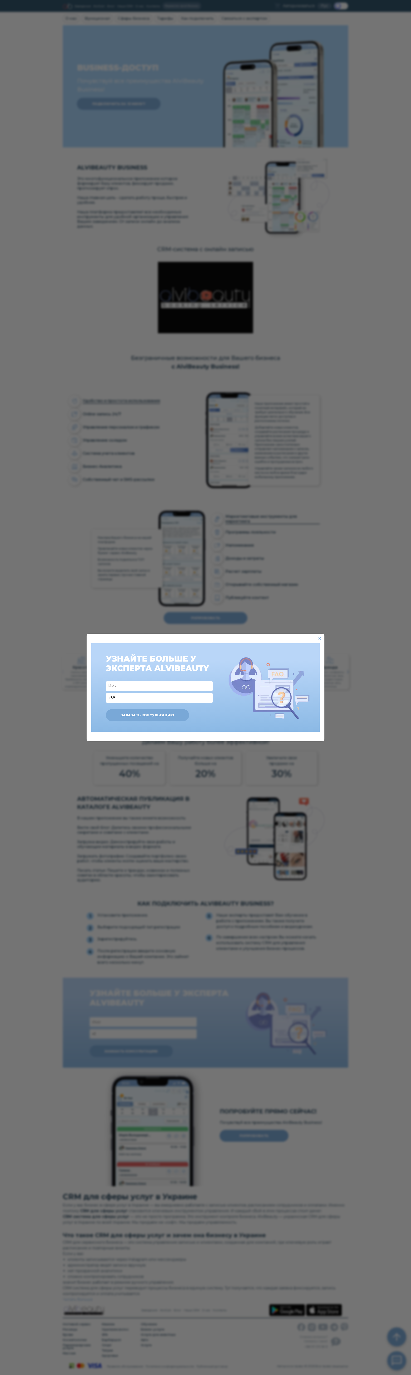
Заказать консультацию (147, 715)
